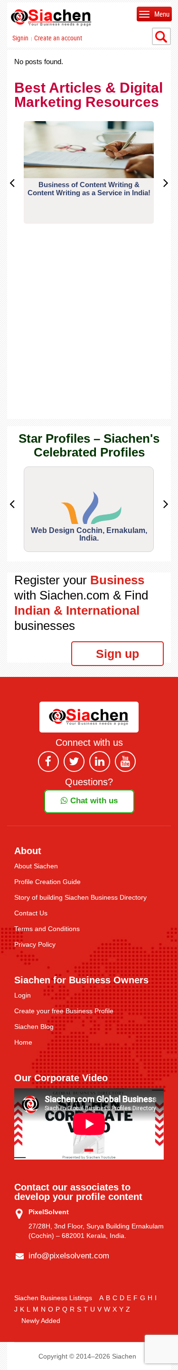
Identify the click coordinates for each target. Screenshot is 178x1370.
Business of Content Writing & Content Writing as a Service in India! (89, 189)
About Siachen (36, 866)
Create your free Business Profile (63, 1011)
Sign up (117, 653)
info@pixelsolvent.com (68, 1255)
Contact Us (30, 913)
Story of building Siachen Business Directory (80, 897)
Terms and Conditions (47, 928)
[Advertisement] (89, 330)
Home (23, 1042)
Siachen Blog (34, 1026)
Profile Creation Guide (47, 881)
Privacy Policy (35, 944)
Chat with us (93, 800)
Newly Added (40, 1320)
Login (22, 995)
